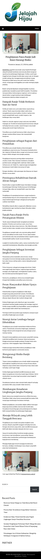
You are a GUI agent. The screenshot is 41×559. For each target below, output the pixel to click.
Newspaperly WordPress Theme (25, 555)
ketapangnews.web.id (28, 474)
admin (31, 64)
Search (5, 484)
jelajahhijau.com (7, 70)
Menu (37, 28)
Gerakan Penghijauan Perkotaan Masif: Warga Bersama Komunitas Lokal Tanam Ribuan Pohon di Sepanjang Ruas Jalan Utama (22, 526)
